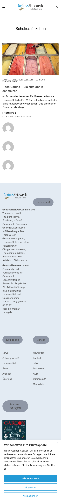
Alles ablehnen (30, 495)
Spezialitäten (9, 81)
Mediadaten (39, 384)
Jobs (35, 363)
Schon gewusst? (10, 358)
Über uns (7, 378)
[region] (30, 471)
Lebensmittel (31, 79)
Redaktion (11, 113)
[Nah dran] (58, 443)
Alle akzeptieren (30, 478)
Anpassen (30, 487)
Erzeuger (17, 79)
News (42, 79)
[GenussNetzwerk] (30, 7)
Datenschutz (39, 378)
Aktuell (6, 79)
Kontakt (37, 358)
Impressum (39, 368)
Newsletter (38, 352)
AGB (35, 373)
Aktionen (6, 373)
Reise (5, 368)
